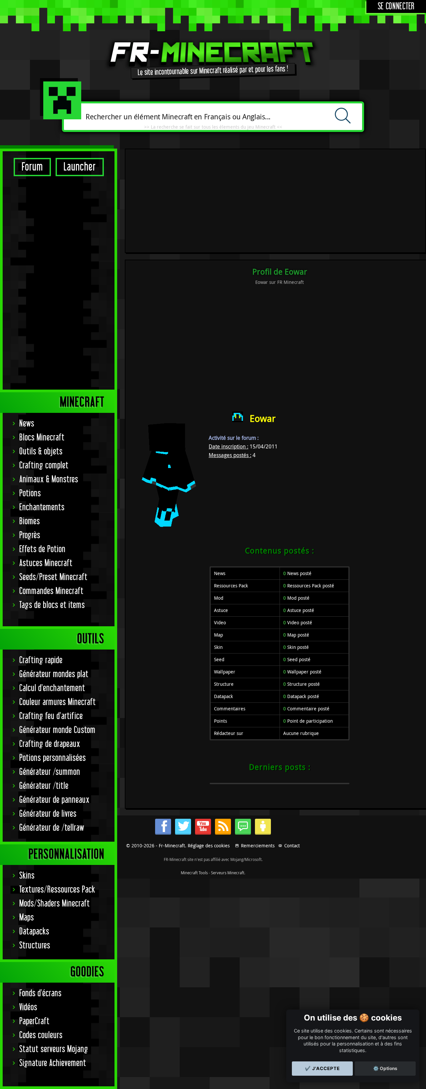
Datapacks (34, 931)
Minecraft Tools (194, 872)
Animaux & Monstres (48, 479)
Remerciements (258, 845)
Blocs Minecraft (42, 437)
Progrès (29, 535)
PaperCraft (34, 1021)
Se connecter (396, 6)
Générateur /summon (49, 772)
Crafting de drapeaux (49, 744)
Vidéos (28, 1007)
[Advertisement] (58, 282)
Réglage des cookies (209, 845)
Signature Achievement (52, 1063)
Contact (292, 845)
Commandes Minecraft (51, 591)
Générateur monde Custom (57, 730)
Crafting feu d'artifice (51, 716)
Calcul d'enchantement (52, 688)
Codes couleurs (41, 1035)
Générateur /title (44, 786)
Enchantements (42, 507)
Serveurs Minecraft (227, 872)
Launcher (80, 167)
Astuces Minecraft (46, 563)
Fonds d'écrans (40, 993)
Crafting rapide (41, 660)
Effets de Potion (42, 549)
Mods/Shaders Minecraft (54, 903)
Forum (32, 167)
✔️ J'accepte (322, 1068)
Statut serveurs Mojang (53, 1049)
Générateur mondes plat (54, 674)
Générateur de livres (48, 814)
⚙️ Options (385, 1068)
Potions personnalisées (52, 758)
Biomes (29, 521)
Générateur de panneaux (54, 800)
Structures (34, 945)
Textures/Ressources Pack (57, 890)
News (26, 423)
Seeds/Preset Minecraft (53, 577)
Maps (26, 917)
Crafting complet (44, 465)
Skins (27, 876)
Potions (30, 493)
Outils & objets (41, 451)
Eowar (263, 418)
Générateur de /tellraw (51, 828)
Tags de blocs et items (52, 605)
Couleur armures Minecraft (57, 702)
